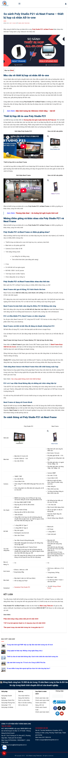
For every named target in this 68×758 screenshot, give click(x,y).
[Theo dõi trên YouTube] (62, 713)
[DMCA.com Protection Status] (57, 696)
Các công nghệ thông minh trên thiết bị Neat (26, 379)
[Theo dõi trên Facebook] (55, 708)
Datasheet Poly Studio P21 (22, 587)
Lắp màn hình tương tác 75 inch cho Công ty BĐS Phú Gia (26, 662)
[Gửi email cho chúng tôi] (64, 708)
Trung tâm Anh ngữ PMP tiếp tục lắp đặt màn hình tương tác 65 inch (30, 645)
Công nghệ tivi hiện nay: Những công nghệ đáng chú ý (24, 650)
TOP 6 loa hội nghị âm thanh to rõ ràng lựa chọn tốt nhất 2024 (24, 623)
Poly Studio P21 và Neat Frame (42, 29)
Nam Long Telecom (23, 23)
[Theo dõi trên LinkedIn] (57, 713)
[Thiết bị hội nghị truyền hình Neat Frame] (55, 187)
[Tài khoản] (66, 4)
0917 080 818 (46, 737)
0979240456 (12, 740)
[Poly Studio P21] (55, 143)
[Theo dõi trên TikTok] (59, 708)
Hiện (11, 70)
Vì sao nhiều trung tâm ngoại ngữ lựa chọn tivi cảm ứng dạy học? (28, 668)
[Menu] (19, 3)
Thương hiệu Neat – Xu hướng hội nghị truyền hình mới (37, 213)
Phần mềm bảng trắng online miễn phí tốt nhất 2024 (21, 619)
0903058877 (21, 740)
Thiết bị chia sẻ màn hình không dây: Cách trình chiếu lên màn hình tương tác (32, 656)
